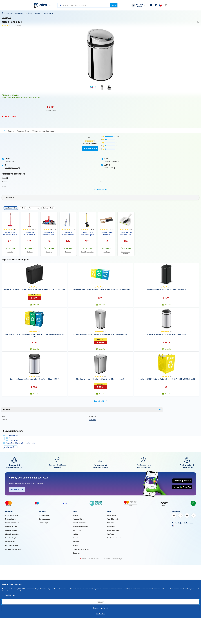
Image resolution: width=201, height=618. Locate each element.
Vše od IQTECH (6, 18)
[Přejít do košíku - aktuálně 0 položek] (166, 5)
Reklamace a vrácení (12, 523)
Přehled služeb (10, 542)
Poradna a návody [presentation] (23, 131)
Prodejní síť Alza (11, 526)
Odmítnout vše (100, 614)
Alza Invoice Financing (114, 538)
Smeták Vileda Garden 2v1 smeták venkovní (29, 234)
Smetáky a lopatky (87, 252)
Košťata (10, 252)
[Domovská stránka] (2, 13)
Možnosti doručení (11, 515)
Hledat (114, 5)
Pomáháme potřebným (81, 549)
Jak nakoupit (43, 523)
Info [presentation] (4, 131)
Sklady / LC (76, 545)
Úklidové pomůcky (34, 13)
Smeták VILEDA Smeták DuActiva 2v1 (10, 234)
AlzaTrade (110, 534)
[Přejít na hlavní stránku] (42, 5)
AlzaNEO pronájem (113, 519)
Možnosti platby (10, 519)
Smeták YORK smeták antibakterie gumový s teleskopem (68, 234)
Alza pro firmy (112, 515)
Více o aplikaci (15, 489)
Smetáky (49, 252)
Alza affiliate (111, 526)
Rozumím (100, 602)
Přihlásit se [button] (139, 6)
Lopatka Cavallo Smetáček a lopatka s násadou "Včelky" (87, 234)
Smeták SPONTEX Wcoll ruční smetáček (107, 234)
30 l (10, 438)
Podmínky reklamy (11, 545)
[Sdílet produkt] (198, 21)
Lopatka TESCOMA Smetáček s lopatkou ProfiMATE (126, 234)
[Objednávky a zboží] (151, 5)
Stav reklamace (44, 519)
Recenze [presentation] (11, 131)
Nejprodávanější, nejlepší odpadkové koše (20, 443)
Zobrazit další (99, 401)
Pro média (76, 538)
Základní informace (79, 523)
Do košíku (36, 304)
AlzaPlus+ (110, 523)
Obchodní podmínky (12, 534)
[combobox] (84, 5)
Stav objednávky (44, 515)
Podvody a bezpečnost (13, 549)
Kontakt (75, 515)
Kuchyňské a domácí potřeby (15, 13)
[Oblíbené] (155, 5)
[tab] (4, 131)
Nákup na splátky (11, 530)
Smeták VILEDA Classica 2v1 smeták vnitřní (49, 234)
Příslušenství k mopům (125, 252)
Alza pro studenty (113, 530)
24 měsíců (92, 420)
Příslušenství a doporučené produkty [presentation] (44, 131)
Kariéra (75, 534)
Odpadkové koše (48, 13)
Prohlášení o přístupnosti (13, 538)
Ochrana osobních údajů (114, 559)
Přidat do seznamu (10, 116)
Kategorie (6, 409)
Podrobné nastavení (100, 608)
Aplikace (76, 542)
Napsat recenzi (91, 148)
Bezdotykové (13, 440)
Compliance (77, 553)
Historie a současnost (80, 526)
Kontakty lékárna (78, 519)
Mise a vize (77, 530)
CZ (176, 525)
